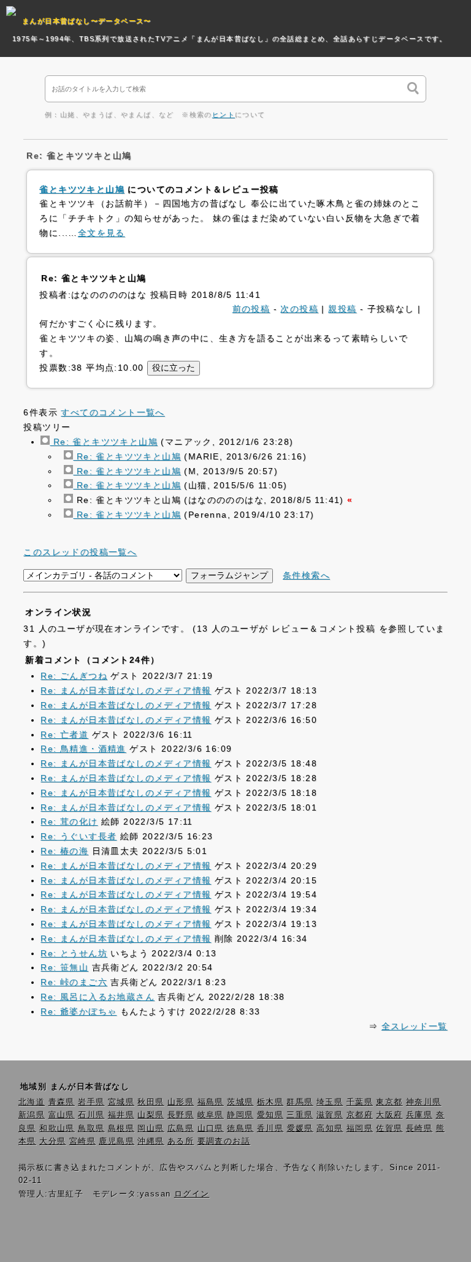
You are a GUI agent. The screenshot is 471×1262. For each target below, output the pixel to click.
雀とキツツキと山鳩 (81, 189)
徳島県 (240, 1128)
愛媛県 (300, 1128)
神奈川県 (424, 1102)
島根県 (121, 1128)
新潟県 (31, 1115)
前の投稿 (251, 309)
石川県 (91, 1115)
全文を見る (101, 233)
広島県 (180, 1128)
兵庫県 (419, 1115)
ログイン (192, 1194)
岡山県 (150, 1128)
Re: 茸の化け (69, 821)
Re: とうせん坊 (73, 953)
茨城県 (240, 1102)
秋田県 (150, 1102)
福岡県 (360, 1128)
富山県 (61, 1115)
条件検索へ (306, 575)
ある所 (180, 1141)
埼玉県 (329, 1102)
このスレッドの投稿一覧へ (80, 552)
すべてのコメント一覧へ (112, 412)
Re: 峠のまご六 (73, 982)
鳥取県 (91, 1128)
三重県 (299, 1115)
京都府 (360, 1115)
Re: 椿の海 (64, 851)
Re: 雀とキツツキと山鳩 (104, 442)
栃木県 (270, 1102)
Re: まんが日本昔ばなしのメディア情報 (125, 690)
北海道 (31, 1102)
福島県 (210, 1102)
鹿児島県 (116, 1141)
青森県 (61, 1102)
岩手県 (91, 1102)
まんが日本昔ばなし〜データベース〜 (86, 21)
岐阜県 (210, 1115)
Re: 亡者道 (64, 734)
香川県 (270, 1128)
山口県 (210, 1128)
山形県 (180, 1102)
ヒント (223, 114)
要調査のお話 (223, 1141)
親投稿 (342, 309)
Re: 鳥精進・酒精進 (83, 749)
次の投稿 (299, 309)
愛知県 (270, 1115)
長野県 (180, 1115)
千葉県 (360, 1102)
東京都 (389, 1102)
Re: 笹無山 (64, 967)
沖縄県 (150, 1141)
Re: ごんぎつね (73, 676)
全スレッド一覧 (414, 1026)
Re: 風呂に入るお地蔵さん (97, 997)
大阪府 (389, 1115)
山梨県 (150, 1115)
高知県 (329, 1128)
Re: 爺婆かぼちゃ (78, 1011)
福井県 (121, 1115)
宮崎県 (82, 1141)
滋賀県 (329, 1115)
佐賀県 (389, 1128)
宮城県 (121, 1102)
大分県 (52, 1141)
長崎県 (419, 1128)
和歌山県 (57, 1128)
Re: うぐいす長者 (78, 836)
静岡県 (240, 1115)
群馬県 (299, 1102)
